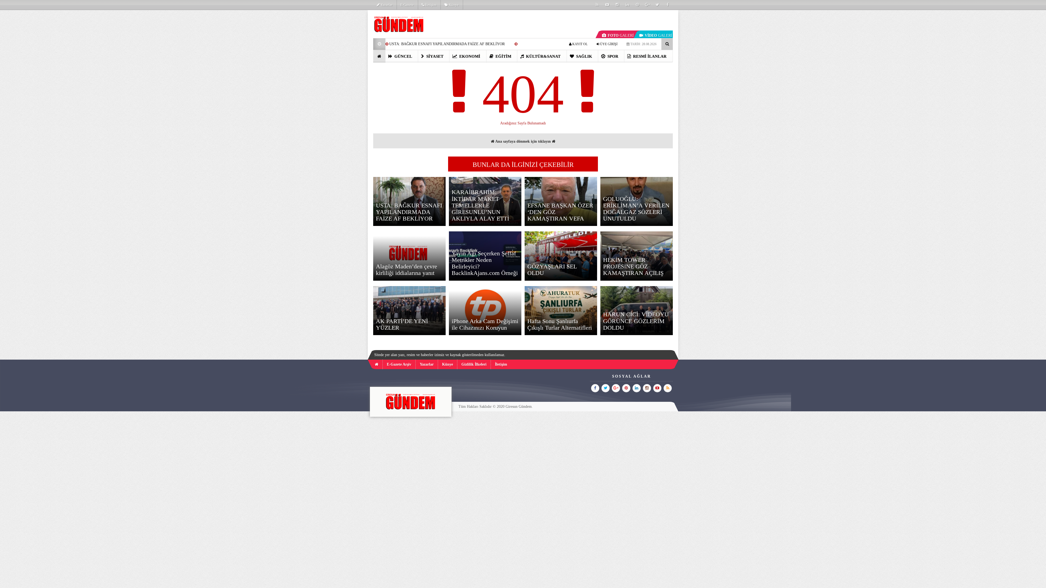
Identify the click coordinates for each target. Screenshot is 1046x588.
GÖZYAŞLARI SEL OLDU (552, 269)
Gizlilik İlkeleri (473, 364)
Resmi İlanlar (649, 56)
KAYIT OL (579, 44)
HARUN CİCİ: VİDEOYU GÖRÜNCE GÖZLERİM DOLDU (636, 321)
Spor (612, 56)
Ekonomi (469, 56)
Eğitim (502, 56)
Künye (453, 5)
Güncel (402, 56)
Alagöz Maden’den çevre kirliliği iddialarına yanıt (406, 269)
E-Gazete (407, 5)
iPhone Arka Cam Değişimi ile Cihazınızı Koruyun (485, 324)
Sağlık (583, 56)
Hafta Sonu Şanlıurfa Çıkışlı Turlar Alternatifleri (559, 324)
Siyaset (434, 56)
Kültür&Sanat (543, 56)
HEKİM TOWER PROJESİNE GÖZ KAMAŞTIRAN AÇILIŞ (633, 266)
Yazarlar (386, 5)
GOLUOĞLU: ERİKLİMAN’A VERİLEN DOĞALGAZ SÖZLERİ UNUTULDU (636, 208)
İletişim (430, 5)
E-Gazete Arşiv (399, 364)
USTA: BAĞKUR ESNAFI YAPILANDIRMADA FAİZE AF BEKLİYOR (447, 44)
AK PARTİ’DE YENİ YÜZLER (402, 324)
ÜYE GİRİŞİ (608, 44)
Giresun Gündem (519, 407)
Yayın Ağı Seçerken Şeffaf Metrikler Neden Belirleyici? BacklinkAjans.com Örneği (485, 263)
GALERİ (621, 35)
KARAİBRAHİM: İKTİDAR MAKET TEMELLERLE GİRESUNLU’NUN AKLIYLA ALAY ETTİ (480, 205)
